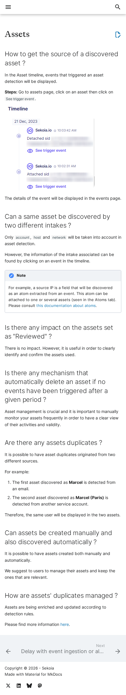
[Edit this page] (117, 34)
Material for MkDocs (43, 674)
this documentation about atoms (66, 305)
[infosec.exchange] (40, 685)
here (64, 624)
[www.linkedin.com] (18, 685)
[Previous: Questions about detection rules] (8, 650)
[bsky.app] (29, 685)
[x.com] (8, 685)
